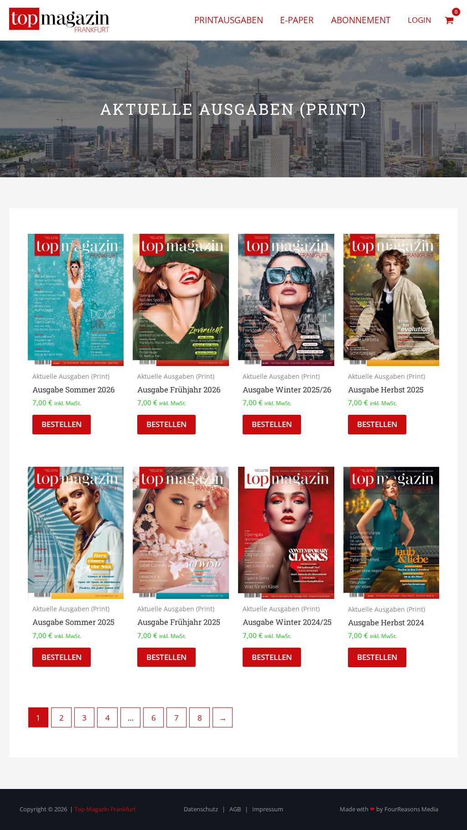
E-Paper (297, 20)
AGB (235, 809)
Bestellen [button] (62, 424)
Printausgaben (228, 20)
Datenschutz (201, 809)
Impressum (267, 809)
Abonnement (360, 20)
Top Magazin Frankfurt (105, 809)
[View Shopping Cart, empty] (449, 20)
